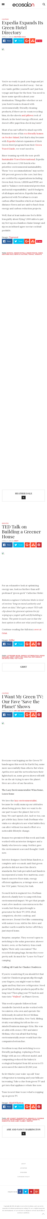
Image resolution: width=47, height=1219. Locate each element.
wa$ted (30, 1121)
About (23, 1164)
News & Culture (20, 254)
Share (9, 41)
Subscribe (23, 1172)
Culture (5, 19)
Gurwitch (6, 1121)
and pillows (27, 115)
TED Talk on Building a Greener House (21, 531)
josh (12, 1121)
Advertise (23, 1168)
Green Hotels (20, 253)
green (28, 1120)
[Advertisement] (23, 390)
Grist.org (19, 657)
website (38, 254)
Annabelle (31, 1118)
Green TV (36, 1120)
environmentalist (17, 1120)
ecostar (5, 1120)
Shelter (5, 523)
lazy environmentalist (25, 800)
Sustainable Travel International (18, 159)
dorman (40, 1118)
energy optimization (30, 656)
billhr (12, 640)
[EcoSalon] (23, 4)
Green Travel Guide (34, 253)
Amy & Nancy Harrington (17, 1118)
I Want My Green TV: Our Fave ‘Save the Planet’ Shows (22, 701)
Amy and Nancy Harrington (25, 711)
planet (23, 1121)
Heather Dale (20, 37)
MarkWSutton (16, 1102)
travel (31, 254)
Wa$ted (17, 996)
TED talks (18, 658)
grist (16, 541)
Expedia (11, 141)
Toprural (13, 237)
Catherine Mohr (13, 656)
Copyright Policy (23, 1177)
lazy (17, 1121)
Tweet (20, 41)
